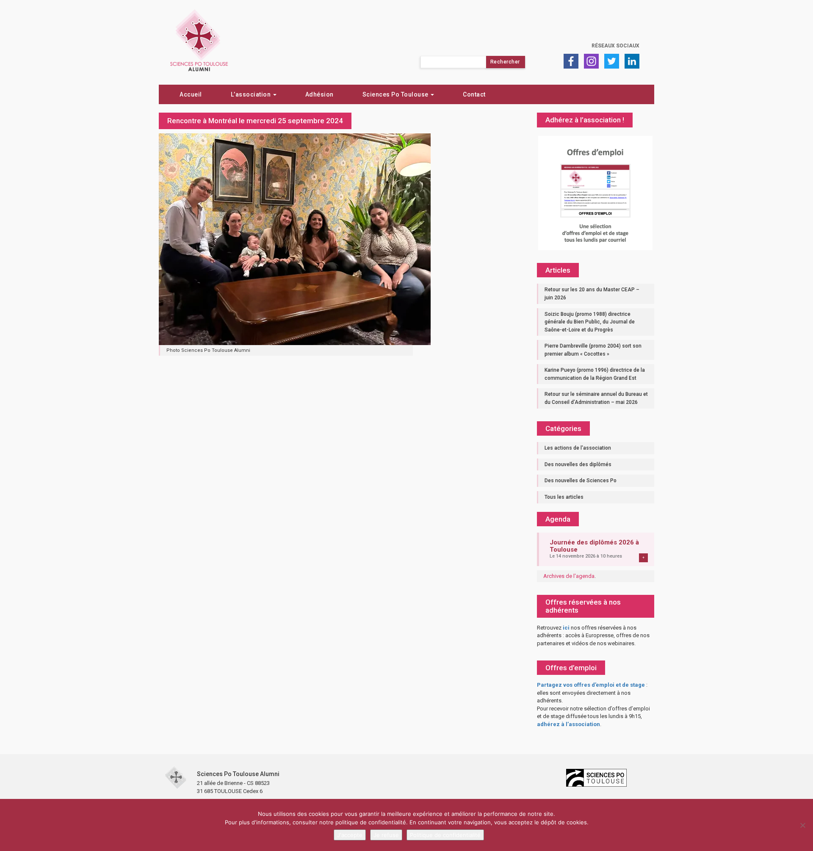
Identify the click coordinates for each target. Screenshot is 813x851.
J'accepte (349, 835)
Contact (474, 94)
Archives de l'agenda (569, 576)
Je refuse (386, 835)
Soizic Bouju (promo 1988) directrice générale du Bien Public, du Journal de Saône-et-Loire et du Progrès (590, 322)
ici (566, 627)
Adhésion (319, 94)
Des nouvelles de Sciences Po (581, 481)
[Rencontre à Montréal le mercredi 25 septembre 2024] (295, 238)
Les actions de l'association (578, 448)
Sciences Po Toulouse (396, 94)
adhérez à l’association (568, 724)
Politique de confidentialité (445, 835)
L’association (251, 94)
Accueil (191, 94)
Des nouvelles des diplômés (578, 464)
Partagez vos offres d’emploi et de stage (591, 685)
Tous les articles (564, 497)
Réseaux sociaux (615, 46)
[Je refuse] (802, 825)
